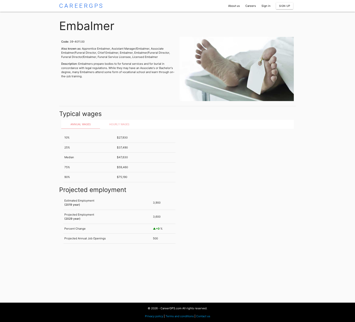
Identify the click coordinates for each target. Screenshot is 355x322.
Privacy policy (154, 316)
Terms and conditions (179, 316)
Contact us (203, 316)
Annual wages (80, 124)
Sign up (284, 5)
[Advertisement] (170, 273)
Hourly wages (119, 124)
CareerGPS (81, 5)
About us (234, 6)
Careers (250, 6)
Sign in (266, 6)
